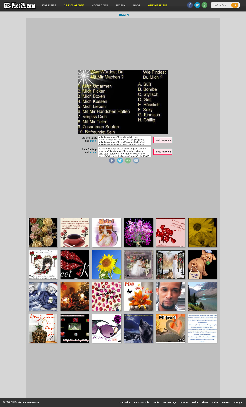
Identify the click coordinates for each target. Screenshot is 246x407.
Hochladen (100, 5)
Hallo (195, 402)
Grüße (156, 402)
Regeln (120, 5)
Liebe (215, 402)
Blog (136, 5)
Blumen (184, 402)
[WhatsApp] (204, 7)
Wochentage (169, 402)
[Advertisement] (123, 44)
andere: (93, 140)
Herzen (226, 402)
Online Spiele (157, 5)
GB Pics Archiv (74, 5)
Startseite (49, 5)
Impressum (33, 402)
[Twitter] (197, 7)
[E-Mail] (136, 162)
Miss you (238, 402)
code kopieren (163, 140)
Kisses (205, 402)
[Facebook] (190, 7)
